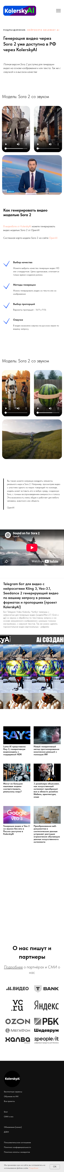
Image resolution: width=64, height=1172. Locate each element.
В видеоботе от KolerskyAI (17, 226)
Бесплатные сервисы (13, 1091)
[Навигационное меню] (58, 10)
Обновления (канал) (13, 1127)
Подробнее (33, 1168)
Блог (6, 1112)
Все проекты (9, 1101)
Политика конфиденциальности (17, 1147)
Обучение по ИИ (11, 1096)
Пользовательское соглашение (17, 1142)
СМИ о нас (8, 1116)
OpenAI (53, 237)
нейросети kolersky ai (43, 30)
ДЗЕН (6, 1132)
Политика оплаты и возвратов (17, 1152)
